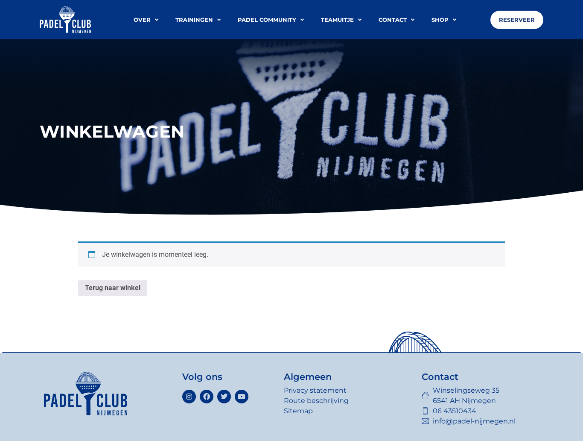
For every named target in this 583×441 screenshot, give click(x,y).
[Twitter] (224, 396)
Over (142, 19)
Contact (393, 19)
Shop (440, 19)
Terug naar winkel (112, 288)
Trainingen (194, 19)
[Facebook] (206, 396)
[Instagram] (189, 396)
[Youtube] (241, 396)
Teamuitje (337, 19)
